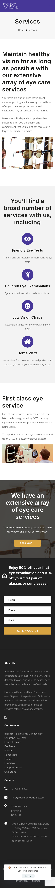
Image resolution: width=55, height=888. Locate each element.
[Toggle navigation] (44, 6)
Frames (8, 750)
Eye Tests (9, 746)
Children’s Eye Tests (15, 738)
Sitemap (36, 880)
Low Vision (10, 763)
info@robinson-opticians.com (28, 797)
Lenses (8, 759)
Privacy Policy (21, 880)
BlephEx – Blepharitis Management (23, 733)
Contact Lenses (12, 742)
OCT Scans (10, 771)
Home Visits (10, 754)
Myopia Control (13, 767)
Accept (28, 876)
